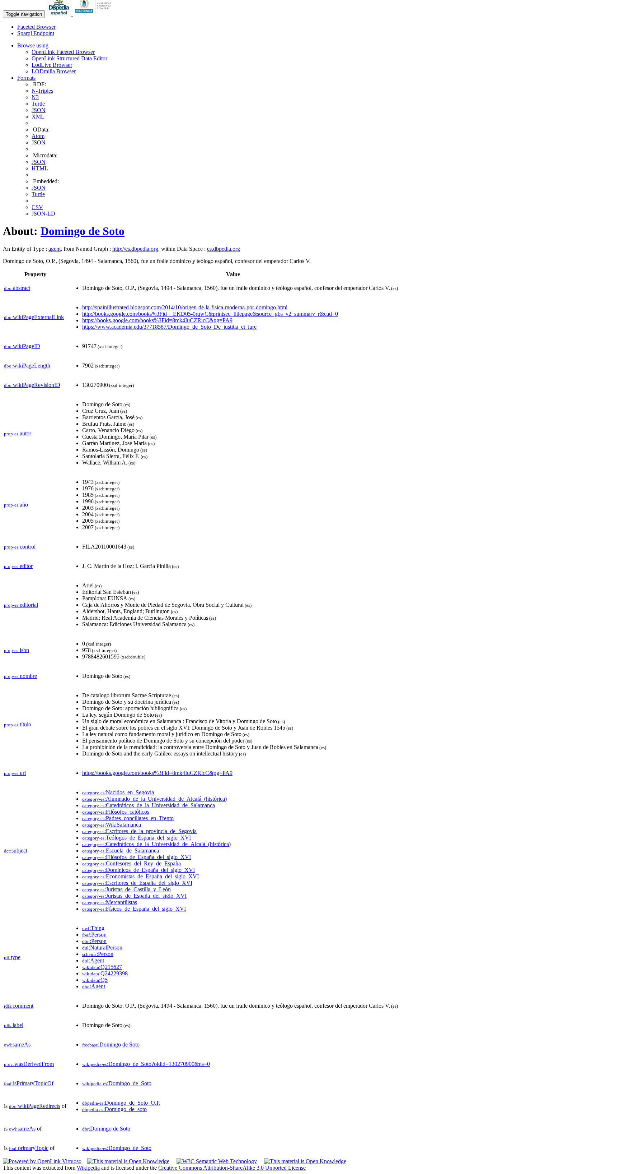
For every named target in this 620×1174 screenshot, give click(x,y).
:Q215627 (102, 967)
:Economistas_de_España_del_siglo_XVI (140, 876)
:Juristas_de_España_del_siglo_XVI (134, 896)
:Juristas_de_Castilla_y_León (126, 889)
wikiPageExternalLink (34, 317)
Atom (38, 136)
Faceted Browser (36, 27)
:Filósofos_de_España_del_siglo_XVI (136, 857)
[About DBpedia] (59, 14)
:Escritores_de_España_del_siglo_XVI (137, 883)
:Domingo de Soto (111, 1044)
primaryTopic (28, 1148)
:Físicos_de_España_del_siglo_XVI (134, 909)
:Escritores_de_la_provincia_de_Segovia (139, 831)
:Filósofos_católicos (115, 812)
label (13, 1025)
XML (38, 117)
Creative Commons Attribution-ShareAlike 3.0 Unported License (232, 1168)
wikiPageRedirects (34, 1106)
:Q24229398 (105, 973)
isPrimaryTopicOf (28, 1083)
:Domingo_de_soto (114, 1109)
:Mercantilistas (109, 902)
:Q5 (95, 980)
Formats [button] (26, 78)
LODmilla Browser (54, 71)
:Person (94, 935)
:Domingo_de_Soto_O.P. (121, 1103)
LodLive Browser (52, 65)
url (15, 773)
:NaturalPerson (102, 947)
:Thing (93, 928)
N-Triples (42, 91)
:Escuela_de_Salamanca (120, 850)
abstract (17, 288)
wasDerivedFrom (29, 1064)
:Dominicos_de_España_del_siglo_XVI (138, 870)
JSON (39, 110)
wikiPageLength (27, 365)
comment (18, 1006)
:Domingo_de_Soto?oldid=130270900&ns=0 (146, 1064)
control (20, 547)
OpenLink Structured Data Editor (69, 58)
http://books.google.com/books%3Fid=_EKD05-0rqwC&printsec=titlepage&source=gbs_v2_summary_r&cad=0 (210, 314)
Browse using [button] (32, 45)
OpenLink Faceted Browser (63, 52)
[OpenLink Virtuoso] (42, 1161)
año (16, 505)
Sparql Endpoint (35, 33)
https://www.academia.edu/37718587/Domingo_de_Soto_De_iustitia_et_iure (169, 327)
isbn (16, 650)
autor (17, 433)
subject (15, 850)
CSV (37, 207)
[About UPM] (94, 14)
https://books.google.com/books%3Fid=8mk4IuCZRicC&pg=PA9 (157, 320)
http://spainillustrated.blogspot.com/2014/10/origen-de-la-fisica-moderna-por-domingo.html (184, 307)
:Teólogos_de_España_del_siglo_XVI (136, 838)
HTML (40, 168)
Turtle (38, 104)
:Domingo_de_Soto (116, 1083)
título (17, 724)
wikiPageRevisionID (32, 385)
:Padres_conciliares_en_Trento (128, 818)
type (12, 957)
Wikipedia (88, 1168)
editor (18, 566)
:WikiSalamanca (111, 825)
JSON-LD (43, 214)
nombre (20, 676)
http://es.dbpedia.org (135, 249)
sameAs (17, 1044)
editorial (21, 605)
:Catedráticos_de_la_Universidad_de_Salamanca (148, 805)
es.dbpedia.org (223, 249)
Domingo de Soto (83, 231)
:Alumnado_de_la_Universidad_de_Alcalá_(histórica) (154, 799)
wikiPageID (22, 346)
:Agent (93, 960)
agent (54, 249)
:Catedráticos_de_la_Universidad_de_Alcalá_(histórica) (156, 844)
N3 (35, 97)
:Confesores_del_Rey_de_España (131, 863)
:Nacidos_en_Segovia (118, 792)
